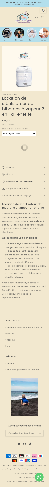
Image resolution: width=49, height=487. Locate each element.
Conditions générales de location (22, 369)
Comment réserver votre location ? (23, 327)
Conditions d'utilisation (26, 477)
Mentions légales (37, 481)
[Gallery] (24, 68)
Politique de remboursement (34, 469)
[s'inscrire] (40, 433)
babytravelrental (17, 465)
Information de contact (17, 481)
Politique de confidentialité (25, 473)
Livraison (9, 333)
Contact (9, 363)
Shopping (10, 339)
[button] (24, 167)
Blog (7, 346)
